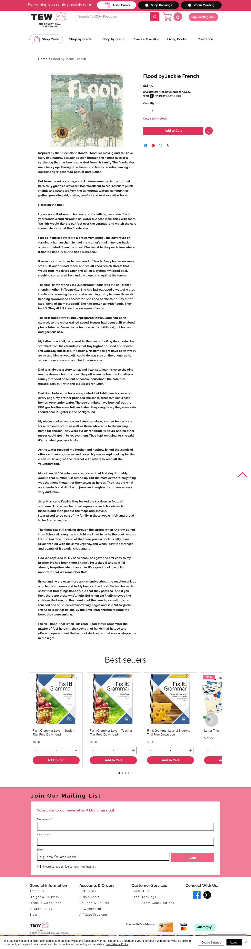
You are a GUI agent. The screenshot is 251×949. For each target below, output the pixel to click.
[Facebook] (197, 895)
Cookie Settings (211, 942)
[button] (173, 16)
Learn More (173, 95)
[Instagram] (207, 895)
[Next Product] (211, 720)
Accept (234, 942)
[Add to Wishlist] (209, 131)
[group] (125, 720)
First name (44, 819)
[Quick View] (56, 699)
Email (41, 849)
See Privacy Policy (117, 944)
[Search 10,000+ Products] (154, 16)
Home (42, 59)
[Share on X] (168, 145)
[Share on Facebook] (145, 145)
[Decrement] (146, 110)
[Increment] (158, 110)
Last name (44, 834)
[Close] (246, 942)
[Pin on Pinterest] (153, 145)
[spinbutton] (152, 110)
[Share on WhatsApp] (160, 145)
